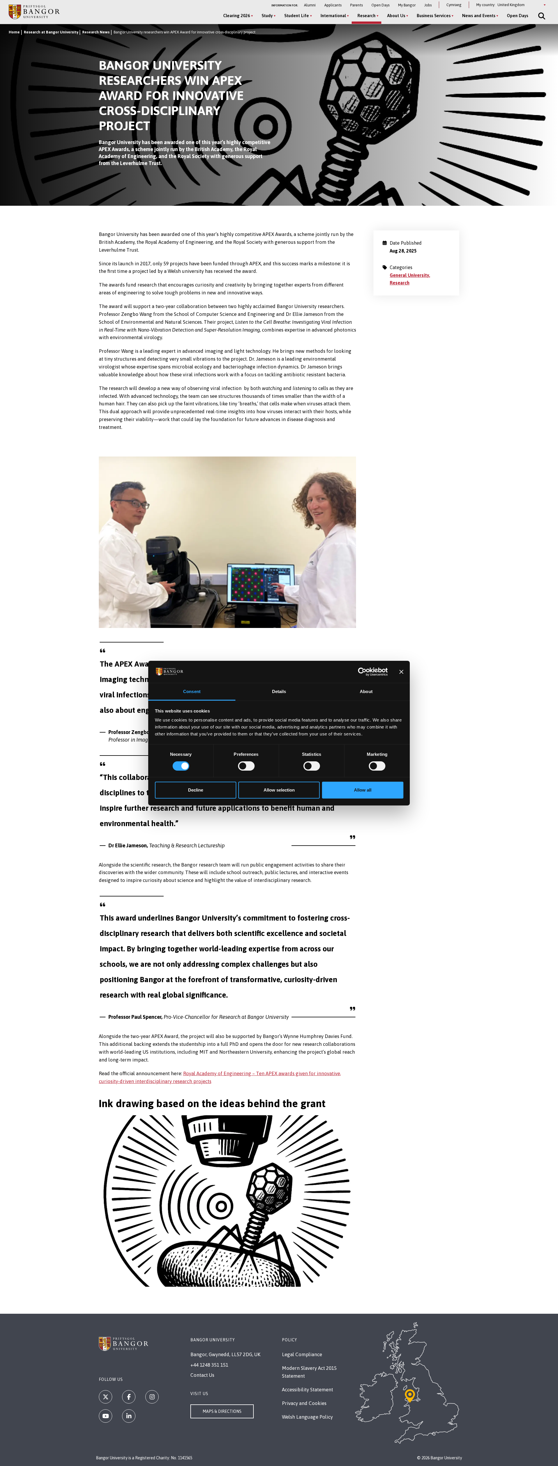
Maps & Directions (222, 1411)
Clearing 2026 (236, 15)
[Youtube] (105, 1416)
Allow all (362, 789)
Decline (195, 789)
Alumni (310, 5)
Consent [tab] (192, 691)
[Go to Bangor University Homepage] (34, 12)
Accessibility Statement (307, 1389)
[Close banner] (401, 672)
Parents (356, 5)
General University (409, 275)
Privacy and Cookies (304, 1403)
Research (366, 15)
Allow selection (279, 789)
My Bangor (407, 5)
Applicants (332, 5)
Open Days (380, 5)
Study (267, 15)
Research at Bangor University (51, 32)
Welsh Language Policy (307, 1417)
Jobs (428, 5)
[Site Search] (541, 16)
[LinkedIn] (128, 1416)
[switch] (246, 766)
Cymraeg (454, 5)
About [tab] (366, 691)
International (333, 15)
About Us (396, 15)
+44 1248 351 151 (209, 1365)
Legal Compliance (302, 1354)
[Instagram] (152, 1397)
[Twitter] (105, 1397)
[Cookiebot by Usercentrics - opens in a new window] (362, 671)
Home (14, 32)
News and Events (478, 15)
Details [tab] (279, 691)
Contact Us (202, 1375)
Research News (96, 32)
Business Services (433, 15)
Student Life (296, 15)
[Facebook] (128, 1397)
